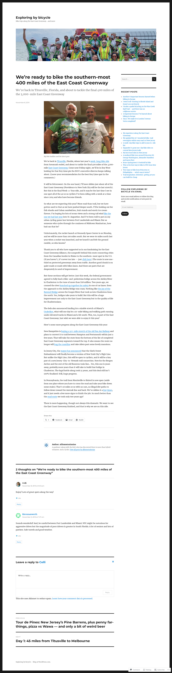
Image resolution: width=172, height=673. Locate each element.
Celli (42, 562)
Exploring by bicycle (33, 17)
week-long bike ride (99, 161)
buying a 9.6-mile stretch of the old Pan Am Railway (85, 331)
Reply (19, 504)
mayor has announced (71, 351)
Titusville (61, 161)
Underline (48, 311)
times (109, 390)
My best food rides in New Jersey (135, 153)
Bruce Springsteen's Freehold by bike (137, 163)
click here (86, 259)
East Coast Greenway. (58, 168)
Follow (124, 214)
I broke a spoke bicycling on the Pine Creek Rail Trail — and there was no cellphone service (139, 109)
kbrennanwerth (29, 514)
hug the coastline (62, 344)
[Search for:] (136, 79)
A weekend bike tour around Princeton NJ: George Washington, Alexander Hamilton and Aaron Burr (138, 157)
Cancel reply (112, 562)
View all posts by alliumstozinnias (82, 450)
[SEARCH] (154, 79)
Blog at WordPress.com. (42, 662)
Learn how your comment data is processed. (72, 598)
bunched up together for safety (74, 285)
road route (52, 396)
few (104, 390)
